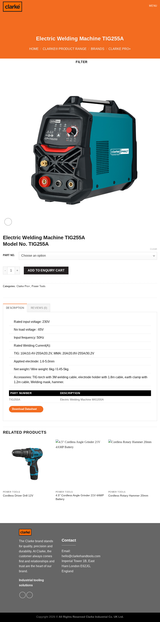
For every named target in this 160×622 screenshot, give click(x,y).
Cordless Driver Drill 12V (18, 495)
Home (34, 49)
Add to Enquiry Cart (46, 270)
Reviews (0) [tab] (39, 307)
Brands (97, 49)
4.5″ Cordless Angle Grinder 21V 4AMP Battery (80, 497)
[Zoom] (8, 222)
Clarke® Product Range (65, 49)
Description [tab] (15, 307)
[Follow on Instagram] (22, 595)
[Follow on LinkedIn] (29, 595)
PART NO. (9, 255)
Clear (153, 249)
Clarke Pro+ (119, 49)
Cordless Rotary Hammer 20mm (128, 495)
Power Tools (38, 286)
